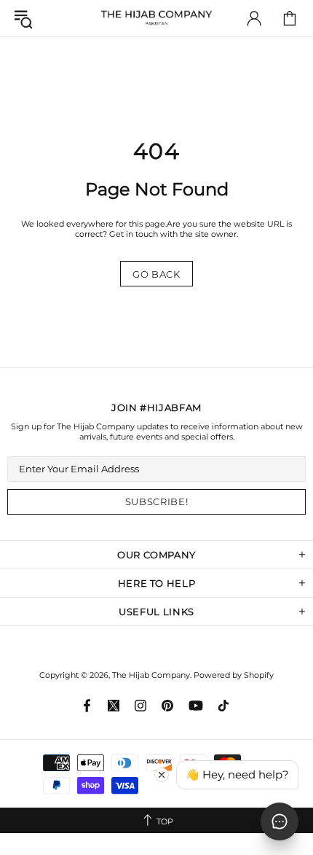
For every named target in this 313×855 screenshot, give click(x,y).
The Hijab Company (156, 18)
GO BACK (156, 274)
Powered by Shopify (234, 675)
